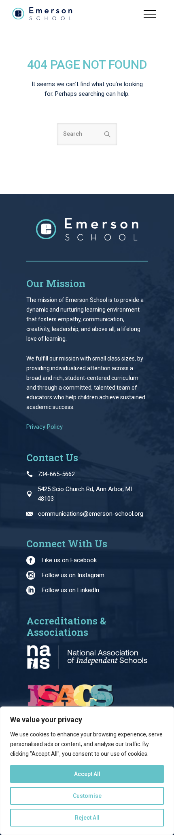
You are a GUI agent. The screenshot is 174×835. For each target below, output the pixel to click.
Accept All (87, 774)
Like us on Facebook (69, 560)
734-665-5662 (56, 474)
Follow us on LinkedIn (70, 590)
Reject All (87, 817)
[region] (87, 770)
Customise (87, 796)
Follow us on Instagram (73, 575)
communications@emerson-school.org (90, 513)
